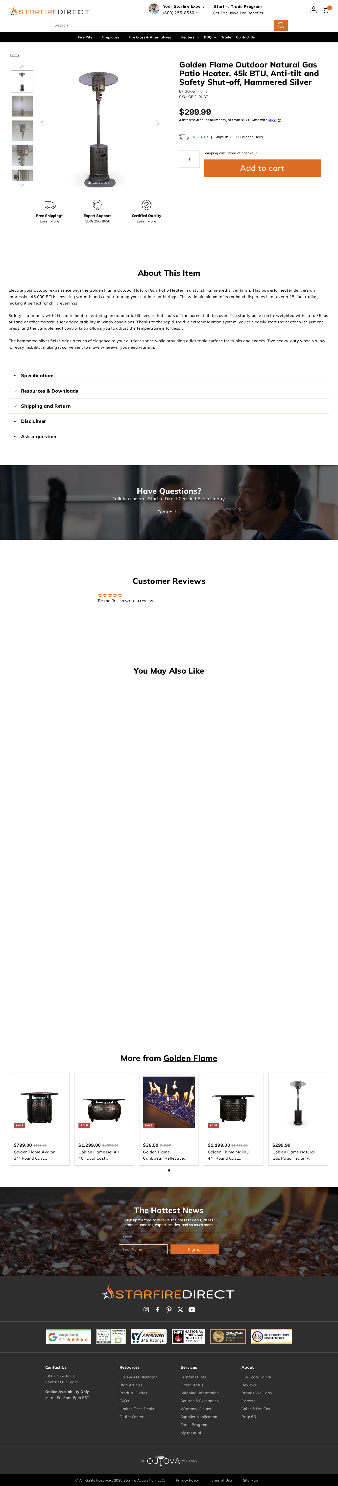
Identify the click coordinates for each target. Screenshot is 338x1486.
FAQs (124, 1400)
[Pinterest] (169, 1309)
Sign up (195, 1249)
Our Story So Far (256, 1377)
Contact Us (245, 37)
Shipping (211, 153)
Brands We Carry (256, 1393)
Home (15, 55)
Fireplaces (111, 37)
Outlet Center (131, 1416)
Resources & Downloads (49, 391)
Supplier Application (199, 1416)
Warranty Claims (196, 1408)
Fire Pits (85, 37)
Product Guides (133, 1393)
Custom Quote (194, 1377)
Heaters (188, 37)
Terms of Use (221, 1480)
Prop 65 (248, 1416)
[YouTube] (192, 1309)
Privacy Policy (187, 1480)
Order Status (192, 1385)
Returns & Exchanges (200, 1400)
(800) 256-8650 (59, 1376)
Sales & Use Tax (255, 1408)
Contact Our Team (61, 1382)
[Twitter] (180, 1309)
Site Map (250, 1480)
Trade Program (194, 1424)
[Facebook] (157, 1309)
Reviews (249, 1385)
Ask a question (39, 436)
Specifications (38, 375)
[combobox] (169, 25)
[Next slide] (158, 123)
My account (191, 1432)
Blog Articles (131, 1385)
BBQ (208, 37)
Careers (248, 1400)
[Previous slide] (42, 123)
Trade (226, 37)
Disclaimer (33, 421)
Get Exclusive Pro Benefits (238, 12)
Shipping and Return (46, 406)
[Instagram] (146, 1309)
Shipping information (200, 1393)
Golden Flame (196, 91)
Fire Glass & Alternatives (150, 37)
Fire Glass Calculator (138, 1377)
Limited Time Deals (137, 1408)
